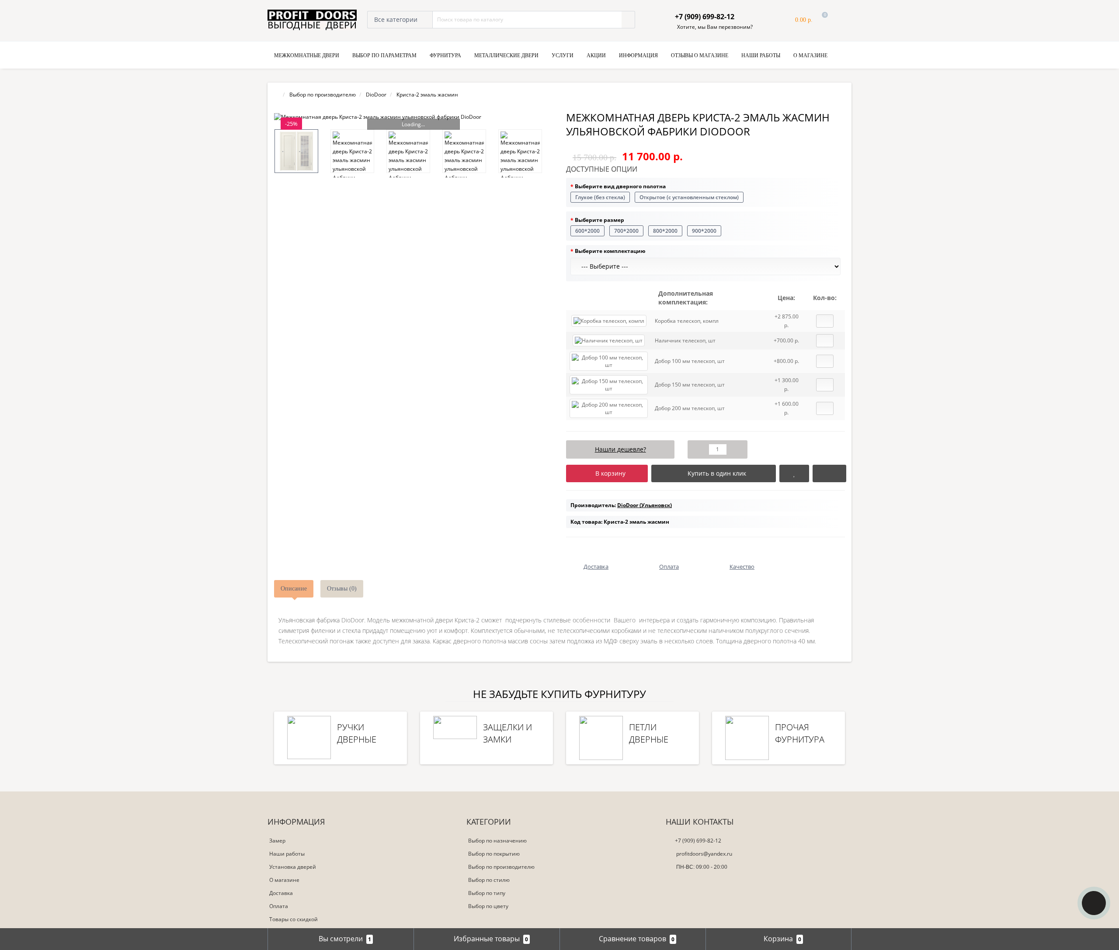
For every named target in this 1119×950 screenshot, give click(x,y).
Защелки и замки (507, 733)
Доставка (281, 893)
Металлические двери (506, 55)
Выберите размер (599, 220)
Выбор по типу (486, 893)
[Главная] (276, 94)
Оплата (278, 906)
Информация (638, 55)
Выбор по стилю (489, 880)
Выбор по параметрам (384, 55)
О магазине (810, 55)
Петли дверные (648, 733)
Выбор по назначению (497, 840)
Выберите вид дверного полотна (620, 186)
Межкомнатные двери (306, 55)
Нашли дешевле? (620, 449)
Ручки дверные (356, 733)
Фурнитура (445, 55)
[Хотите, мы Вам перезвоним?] (1093, 903)
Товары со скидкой (293, 919)
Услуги (562, 55)
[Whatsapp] (671, 880)
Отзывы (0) (342, 588)
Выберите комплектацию (610, 251)
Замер (277, 840)
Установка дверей (292, 867)
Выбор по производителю (501, 867)
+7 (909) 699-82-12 (698, 840)
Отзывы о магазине (699, 55)
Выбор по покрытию (494, 853)
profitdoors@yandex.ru (703, 853)
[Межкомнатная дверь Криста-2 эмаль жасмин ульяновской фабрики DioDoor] (413, 117)
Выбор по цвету (488, 906)
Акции (596, 55)
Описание (294, 588)
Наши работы (760, 55)
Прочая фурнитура (799, 733)
